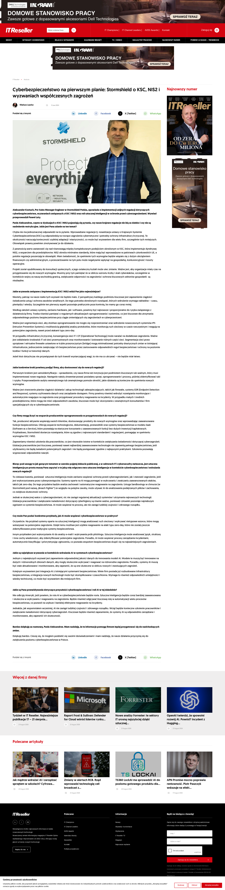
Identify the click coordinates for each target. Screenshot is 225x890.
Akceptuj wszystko (212, 885)
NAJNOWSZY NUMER (171, 40)
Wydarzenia (119, 831)
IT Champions (69, 822)
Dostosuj (181, 885)
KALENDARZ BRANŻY (93, 40)
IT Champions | (112, 30)
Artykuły (26, 79)
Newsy (117, 822)
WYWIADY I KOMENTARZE (33, 40)
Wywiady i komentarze (123, 827)
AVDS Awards (69, 831)
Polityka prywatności (71, 849)
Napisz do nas (20, 850)
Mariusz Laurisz (27, 105)
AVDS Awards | (152, 30)
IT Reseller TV (120, 836)
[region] (112, 883)
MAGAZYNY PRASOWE (142, 40)
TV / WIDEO (117, 40)
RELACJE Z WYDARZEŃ (64, 40)
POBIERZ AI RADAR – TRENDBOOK (205, 40)
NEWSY (9, 40)
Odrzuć (194, 885)
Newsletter (68, 840)
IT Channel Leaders (71, 827)
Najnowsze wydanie (122, 845)
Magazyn (118, 840)
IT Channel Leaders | (132, 30)
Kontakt (166, 30)
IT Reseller (16, 79)
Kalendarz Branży (70, 836)
